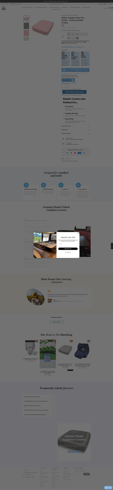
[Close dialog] (78, 233)
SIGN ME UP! (68, 248)
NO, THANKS (68, 252)
